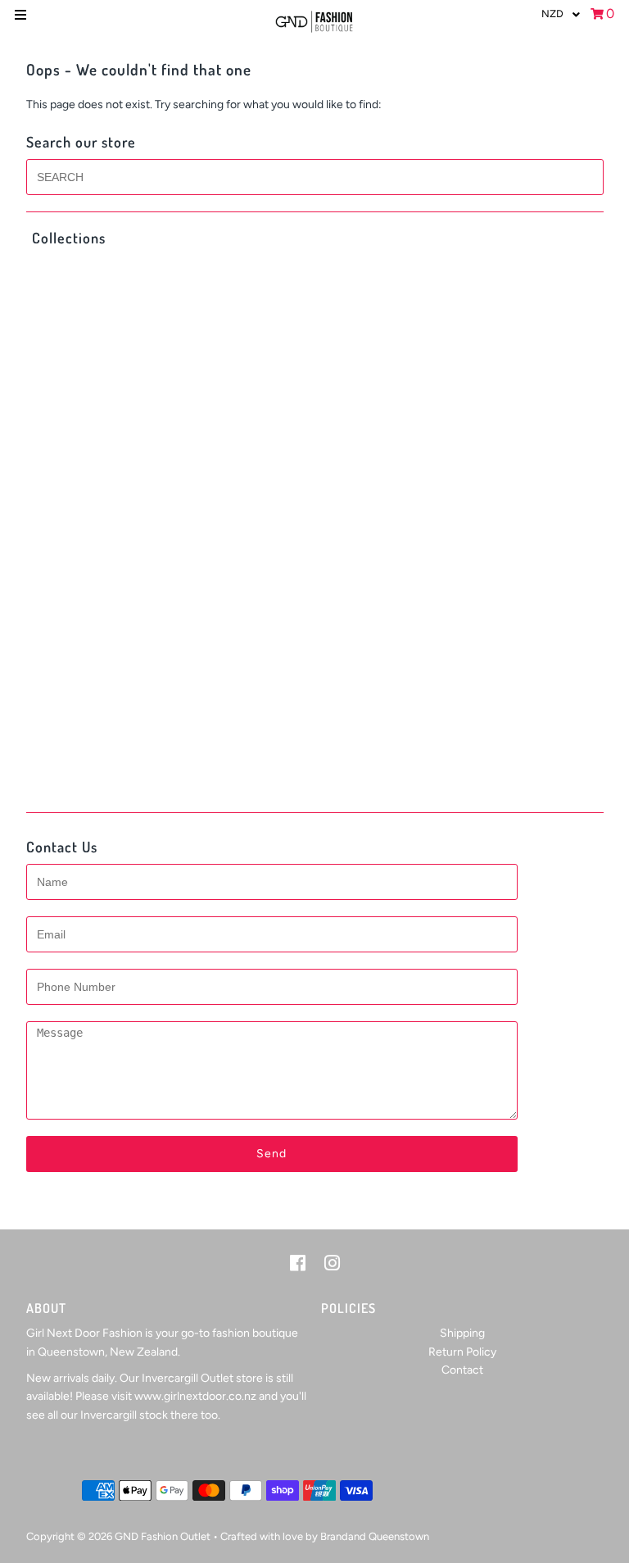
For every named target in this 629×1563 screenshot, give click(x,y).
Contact (462, 1370)
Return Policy (462, 1352)
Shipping (462, 1333)
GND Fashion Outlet (162, 1536)
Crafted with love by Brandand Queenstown (324, 1536)
